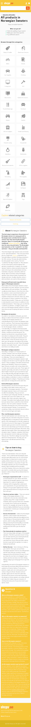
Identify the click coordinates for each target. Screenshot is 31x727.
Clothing (15, 224)
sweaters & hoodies (14, 243)
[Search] (28, 8)
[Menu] (2, 3)
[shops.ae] (13, 3)
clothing (15, 255)
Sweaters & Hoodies (9, 15)
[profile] (26, 3)
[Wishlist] (29, 3)
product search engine (18, 689)
